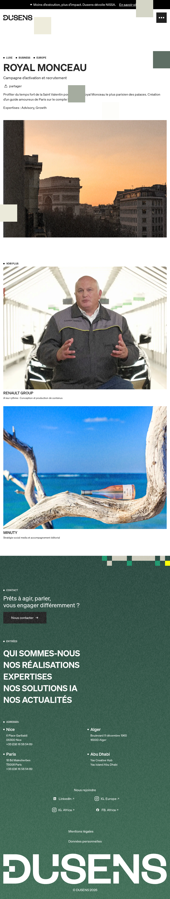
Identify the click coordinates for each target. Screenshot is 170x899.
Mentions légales (81, 831)
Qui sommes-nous (41, 653)
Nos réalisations (41, 665)
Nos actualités (37, 700)
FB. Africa (109, 810)
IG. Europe (109, 798)
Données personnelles (85, 841)
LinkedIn (65, 798)
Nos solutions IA (40, 688)
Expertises (27, 677)
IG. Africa (65, 810)
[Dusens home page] (17, 17)
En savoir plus (129, 4)
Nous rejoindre (85, 790)
